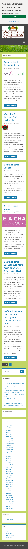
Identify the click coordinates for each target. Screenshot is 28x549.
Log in (7, 531)
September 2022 (10, 484)
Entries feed (9, 533)
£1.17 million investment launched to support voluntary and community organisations (14, 386)
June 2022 (8, 491)
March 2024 (9, 471)
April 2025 (8, 460)
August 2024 (9, 467)
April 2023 (8, 478)
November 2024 (10, 462)
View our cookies (17, 21)
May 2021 (8, 506)
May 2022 (8, 493)
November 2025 (10, 445)
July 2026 (8, 428)
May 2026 (8, 432)
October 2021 (9, 504)
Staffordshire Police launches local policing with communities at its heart (13, 317)
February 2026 (9, 439)
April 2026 (8, 434)
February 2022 (9, 497)
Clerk (17, 68)
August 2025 (9, 452)
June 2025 (8, 456)
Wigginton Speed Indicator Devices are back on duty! (13, 117)
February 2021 (9, 508)
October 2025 (9, 447)
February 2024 (9, 473)
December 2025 (10, 443)
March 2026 (9, 436)
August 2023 (9, 476)
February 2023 (9, 480)
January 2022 (9, 499)
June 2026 (8, 430)
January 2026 (9, 441)
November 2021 (10, 502)
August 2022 (9, 486)
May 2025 (8, 458)
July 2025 (8, 454)
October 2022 (9, 482)
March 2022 (9, 495)
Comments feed (10, 535)
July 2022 (8, 489)
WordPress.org (9, 537)
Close (14, 17)
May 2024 (8, 469)
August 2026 (9, 426)
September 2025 (10, 449)
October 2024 (9, 465)
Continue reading (10, 105)
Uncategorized (9, 519)
